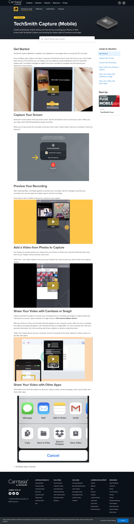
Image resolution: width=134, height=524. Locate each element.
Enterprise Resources (114, 500)
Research (93, 492)
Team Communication (59, 494)
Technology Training (77, 494)
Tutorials (93, 483)
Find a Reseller (113, 503)
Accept (123, 520)
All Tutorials (20, 17)
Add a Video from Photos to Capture (109, 68)
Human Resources (58, 489)
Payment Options (113, 509)
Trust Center (94, 503)
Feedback (74, 500)
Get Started (103, 54)
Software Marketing (59, 492)
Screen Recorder (58, 483)
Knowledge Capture (77, 492)
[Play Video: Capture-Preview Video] (53, 221)
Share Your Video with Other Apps (107, 82)
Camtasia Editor (39, 483)
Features (47, 3)
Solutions (38, 3)
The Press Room (113, 492)
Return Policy (112, 512)
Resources (56, 3)
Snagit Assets (38, 497)
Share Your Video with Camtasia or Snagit (107, 75)
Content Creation (76, 497)
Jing (36, 503)
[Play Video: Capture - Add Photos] (53, 285)
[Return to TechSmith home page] (15, 3)
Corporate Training (58, 486)
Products (29, 3)
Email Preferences (95, 509)
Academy (93, 494)
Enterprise (56, 500)
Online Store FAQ (114, 506)
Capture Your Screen (106, 58)
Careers (111, 497)
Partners (111, 494)
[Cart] (119, 2)
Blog (92, 489)
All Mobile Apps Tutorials (25, 467)
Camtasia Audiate (39, 489)
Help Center (94, 500)
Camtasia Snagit (39, 486)
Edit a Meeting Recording (78, 486)
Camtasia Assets (39, 494)
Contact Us (112, 486)
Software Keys (94, 506)
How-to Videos (76, 489)
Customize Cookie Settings (108, 520)
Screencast (38, 492)
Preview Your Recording (107, 63)
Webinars (93, 486)
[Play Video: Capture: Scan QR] (53, 359)
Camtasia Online (39, 500)
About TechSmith (113, 483)
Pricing (65, 3)
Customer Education (77, 483)
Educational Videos (58, 497)
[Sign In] (123, 2)
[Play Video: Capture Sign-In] (53, 89)
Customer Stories (95, 497)
